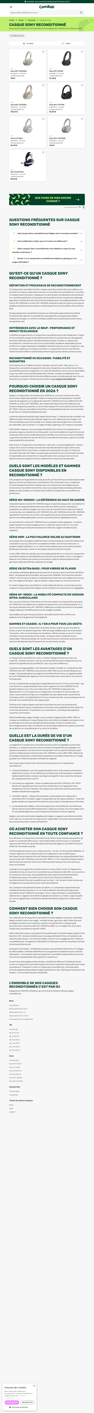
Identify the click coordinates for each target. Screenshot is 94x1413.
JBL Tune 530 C (14, 1047)
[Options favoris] (43, 52)
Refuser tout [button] (27, 1402)
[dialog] (19, 1397)
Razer (11, 1108)
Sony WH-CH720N (16, 1081)
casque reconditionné (65, 379)
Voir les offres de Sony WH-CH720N (66, 98)
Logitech (12, 1112)
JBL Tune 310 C (14, 1043)
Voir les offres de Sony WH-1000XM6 (66, 132)
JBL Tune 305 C (14, 1040)
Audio (21, 20)
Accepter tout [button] (12, 1402)
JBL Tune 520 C (14, 1050)
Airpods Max (13, 1095)
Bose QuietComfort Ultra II (18, 1016)
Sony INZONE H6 (15, 1071)
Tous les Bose (14, 1005)
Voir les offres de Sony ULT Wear (27, 132)
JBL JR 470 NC (14, 1033)
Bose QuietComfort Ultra (18, 1009)
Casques (32, 20)
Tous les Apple (14, 1091)
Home (11, 20)
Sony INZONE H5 (15, 1074)
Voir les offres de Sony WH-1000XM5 (27, 65)
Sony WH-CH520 (15, 1064)
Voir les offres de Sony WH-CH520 (66, 65)
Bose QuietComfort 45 (17, 1012)
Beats (11, 1105)
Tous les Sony (14, 1060)
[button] (19, 1407)
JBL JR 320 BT (14, 1036)
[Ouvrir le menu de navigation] (11, 7)
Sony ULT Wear (14, 1067)
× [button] (34, 1386)
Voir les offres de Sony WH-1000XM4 (27, 98)
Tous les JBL (13, 1029)
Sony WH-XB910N (15, 1078)
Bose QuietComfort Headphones (21, 1019)
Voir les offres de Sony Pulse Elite (27, 165)
